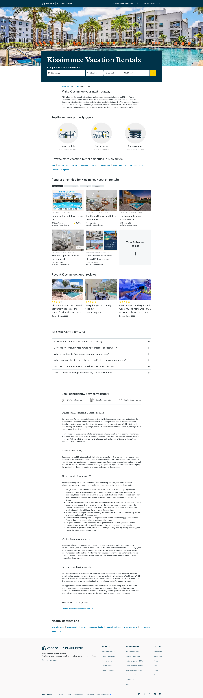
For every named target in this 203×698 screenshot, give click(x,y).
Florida (76, 86)
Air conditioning (136, 165)
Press (156, 670)
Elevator (55, 170)
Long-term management (134, 670)
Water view (105, 165)
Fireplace (65, 170)
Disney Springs (130, 627)
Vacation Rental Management (123, 3)
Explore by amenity (108, 652)
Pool (53, 165)
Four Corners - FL (147, 627)
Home (64, 86)
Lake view (84, 165)
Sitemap (61, 694)
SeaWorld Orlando (113, 627)
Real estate (130, 679)
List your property (132, 652)
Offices (156, 675)
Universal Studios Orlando (92, 627)
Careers (156, 661)
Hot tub (85, 186)
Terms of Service (78, 694)
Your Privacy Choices (102, 694)
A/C (126, 165)
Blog (155, 665)
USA (70, 86)
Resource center (131, 675)
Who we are (158, 652)
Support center (107, 661)
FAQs (127, 684)
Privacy (69, 694)
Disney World (72, 627)
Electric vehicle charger (67, 165)
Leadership (158, 656)
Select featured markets (134, 665)
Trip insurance (107, 665)
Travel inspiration (108, 656)
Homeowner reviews (133, 656)
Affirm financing (108, 670)
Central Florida (58, 627)
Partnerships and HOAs (134, 661)
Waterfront (117, 165)
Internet (98, 186)
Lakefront (95, 165)
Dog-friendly (71, 186)
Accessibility (90, 694)
